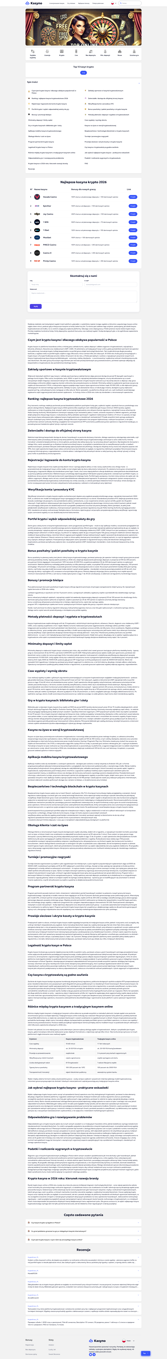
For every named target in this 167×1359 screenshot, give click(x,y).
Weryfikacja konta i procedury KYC (101, 104)
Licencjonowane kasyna (56, 3)
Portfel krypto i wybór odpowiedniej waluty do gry (50, 109)
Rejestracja (30, 1345)
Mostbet (47, 237)
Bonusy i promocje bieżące (41, 115)
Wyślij (36, 306)
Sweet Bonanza (54, 1354)
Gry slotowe (71, 3)
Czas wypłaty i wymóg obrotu (96, 120)
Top (144, 1353)
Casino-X (47, 253)
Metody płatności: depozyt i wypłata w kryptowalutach (108, 115)
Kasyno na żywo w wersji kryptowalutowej (100, 125)
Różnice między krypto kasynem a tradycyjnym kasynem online (51, 153)
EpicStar (47, 206)
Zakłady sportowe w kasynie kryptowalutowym (105, 91)
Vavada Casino (50, 197)
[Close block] (139, 83)
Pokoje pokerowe (98, 3)
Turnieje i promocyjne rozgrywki (96, 136)
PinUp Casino (49, 261)
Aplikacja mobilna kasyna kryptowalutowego (44, 131)
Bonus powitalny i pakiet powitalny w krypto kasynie (107, 109)
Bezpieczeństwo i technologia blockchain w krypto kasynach (107, 131)
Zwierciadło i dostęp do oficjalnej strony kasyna (105, 98)
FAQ (86, 163)
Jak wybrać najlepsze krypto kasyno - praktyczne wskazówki (107, 153)
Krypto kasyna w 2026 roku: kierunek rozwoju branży (48, 163)
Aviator (51, 1345)
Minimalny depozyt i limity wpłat (40, 120)
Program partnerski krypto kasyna (41, 142)
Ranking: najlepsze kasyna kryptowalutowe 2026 (50, 98)
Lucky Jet (52, 1349)
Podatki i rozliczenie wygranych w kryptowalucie (103, 158)
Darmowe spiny (31, 1354)
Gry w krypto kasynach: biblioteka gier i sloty (45, 125)
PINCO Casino (49, 245)
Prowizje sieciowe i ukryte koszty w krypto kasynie (103, 142)
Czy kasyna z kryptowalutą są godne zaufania (101, 147)
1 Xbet (46, 230)
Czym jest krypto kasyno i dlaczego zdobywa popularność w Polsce (54, 92)
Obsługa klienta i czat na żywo (39, 136)
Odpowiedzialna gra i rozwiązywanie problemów (46, 158)
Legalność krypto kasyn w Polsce (40, 147)
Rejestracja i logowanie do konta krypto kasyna (49, 104)
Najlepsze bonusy (83, 3)
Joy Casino (48, 214)
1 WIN (45, 222)
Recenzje (31, 169)
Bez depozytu (31, 1349)
